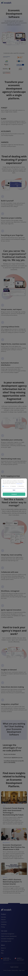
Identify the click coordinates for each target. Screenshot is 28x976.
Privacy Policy (19, 483)
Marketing (21, 486)
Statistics (14, 486)
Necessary (6, 486)
